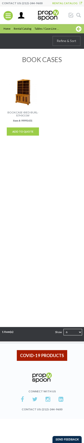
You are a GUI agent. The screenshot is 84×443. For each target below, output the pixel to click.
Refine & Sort (66, 41)
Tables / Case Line (45, 28)
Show (58, 332)
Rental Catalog (65, 3)
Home (7, 28)
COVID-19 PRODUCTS (42, 355)
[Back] (78, 28)
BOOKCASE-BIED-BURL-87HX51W (22, 114)
